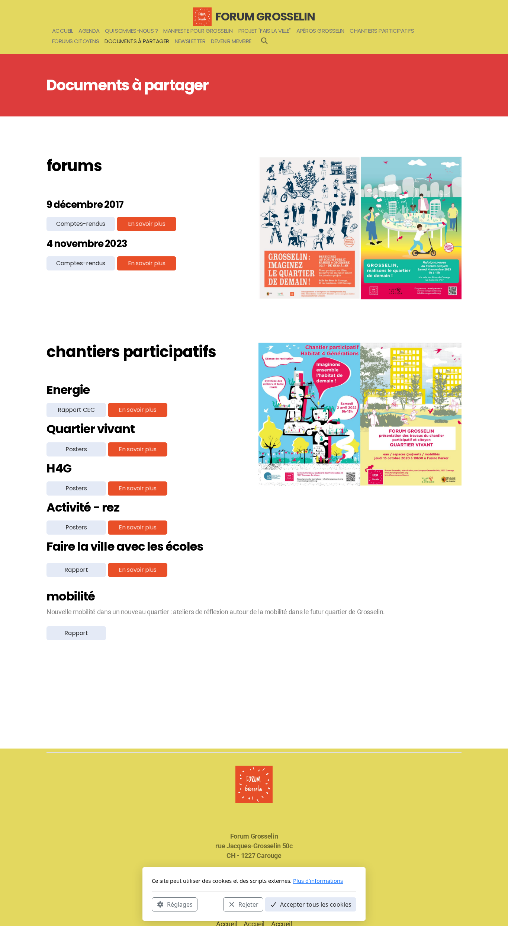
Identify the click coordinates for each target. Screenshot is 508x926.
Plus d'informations (318, 880)
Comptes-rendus (80, 224)
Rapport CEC (76, 410)
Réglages (180, 904)
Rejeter (248, 904)
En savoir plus (146, 224)
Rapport (76, 569)
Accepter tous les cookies (315, 904)
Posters (76, 449)
